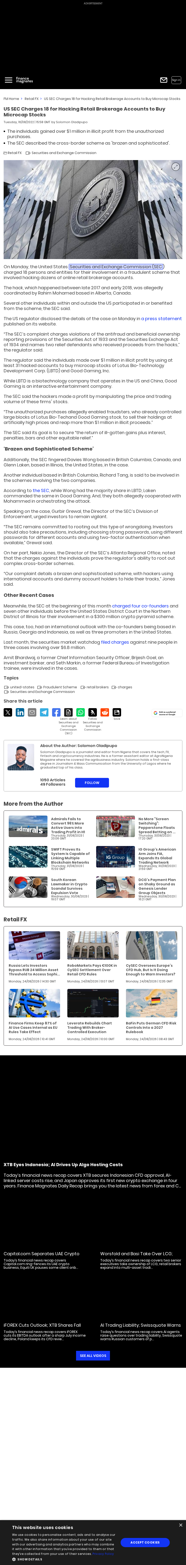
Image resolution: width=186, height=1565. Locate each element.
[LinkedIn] (20, 712)
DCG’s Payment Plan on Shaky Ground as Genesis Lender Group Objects (157, 886)
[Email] (32, 712)
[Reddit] (105, 712)
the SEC (41, 490)
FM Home (11, 98)
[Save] (117, 714)
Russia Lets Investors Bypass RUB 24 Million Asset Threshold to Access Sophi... (34, 970)
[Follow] (92, 720)
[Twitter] (8, 712)
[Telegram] (44, 712)
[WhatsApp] (80, 712)
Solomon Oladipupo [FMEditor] (72, 122)
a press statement (161, 319)
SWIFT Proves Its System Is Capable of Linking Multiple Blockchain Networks (70, 856)
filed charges (115, 642)
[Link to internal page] (21, 757)
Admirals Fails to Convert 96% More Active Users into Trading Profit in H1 (68, 825)
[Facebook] (56, 712)
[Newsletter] (163, 80)
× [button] (180, 1525)
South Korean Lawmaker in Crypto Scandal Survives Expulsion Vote (69, 886)
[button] (64, 1558)
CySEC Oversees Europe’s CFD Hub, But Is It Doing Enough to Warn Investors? (150, 970)
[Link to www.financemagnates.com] (28, 826)
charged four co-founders (140, 606)
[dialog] (93, 1542)
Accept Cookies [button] (145, 1542)
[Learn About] (68, 721)
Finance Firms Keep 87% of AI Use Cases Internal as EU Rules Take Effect (33, 1027)
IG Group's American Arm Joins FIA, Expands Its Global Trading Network (157, 856)
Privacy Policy (103, 1554)
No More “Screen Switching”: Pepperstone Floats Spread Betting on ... (157, 825)
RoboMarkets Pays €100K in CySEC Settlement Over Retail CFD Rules (92, 970)
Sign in (176, 80)
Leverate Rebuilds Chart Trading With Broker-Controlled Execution (89, 1027)
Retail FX (32, 98)
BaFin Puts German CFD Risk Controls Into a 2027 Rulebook (151, 1027)
